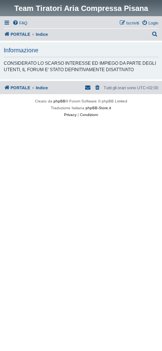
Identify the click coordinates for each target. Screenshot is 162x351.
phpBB (59, 101)
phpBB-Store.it (98, 108)
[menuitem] (20, 22)
